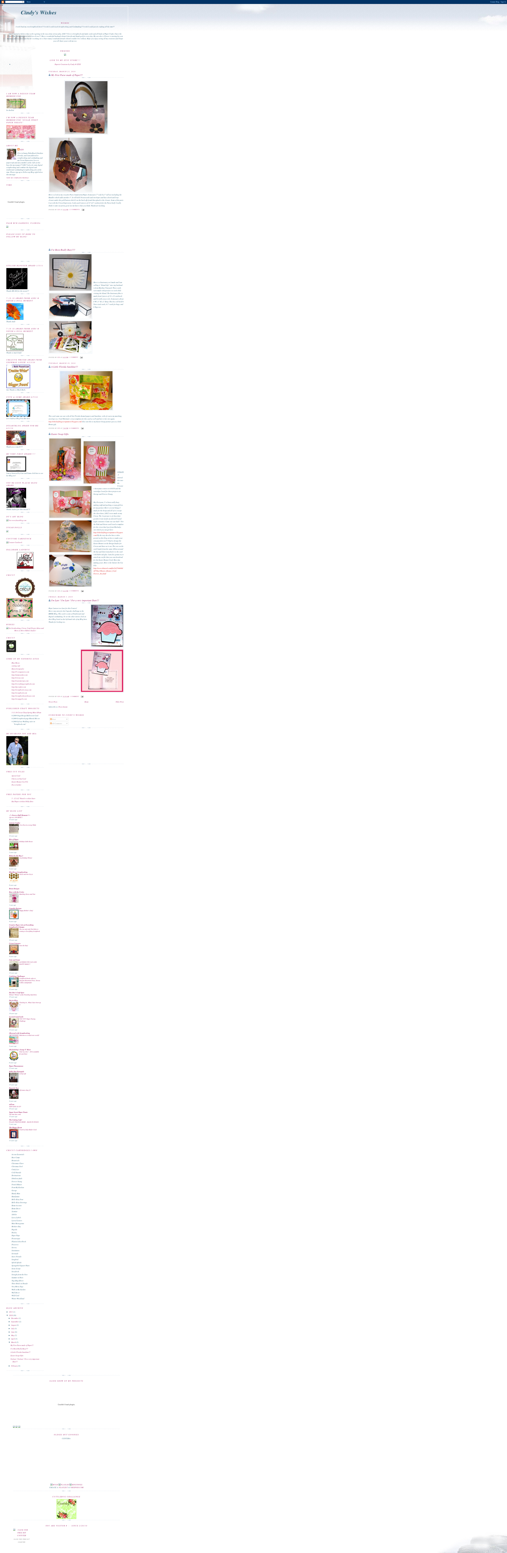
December (15, 1318)
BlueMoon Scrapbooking (18, 872)
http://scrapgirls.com (19, 699)
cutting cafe (16, 666)
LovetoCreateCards (16, 1017)
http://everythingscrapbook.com (23, 684)
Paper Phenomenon (16, 1066)
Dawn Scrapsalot (18, 669)
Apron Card (16, 776)
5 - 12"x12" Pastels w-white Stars (23, 798)
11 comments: (75, 209)
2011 (11, 1312)
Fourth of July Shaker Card (28, 1130)
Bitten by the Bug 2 (16, 856)
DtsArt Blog (13, 1000)
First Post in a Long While (27, 825)
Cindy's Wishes (39, 12)
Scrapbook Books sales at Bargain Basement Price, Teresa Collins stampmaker (29, 980)
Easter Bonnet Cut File (20, 782)
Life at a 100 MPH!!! (16, 817)
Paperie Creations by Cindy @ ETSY (68, 64)
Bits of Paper (13, 839)
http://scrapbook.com (19, 693)
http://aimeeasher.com (19, 675)
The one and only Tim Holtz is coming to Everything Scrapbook (29, 930)
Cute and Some (14, 960)
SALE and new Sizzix (26, 874)
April (13, 1339)
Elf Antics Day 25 (24, 1090)
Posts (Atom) (62, 707)
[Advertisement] (68, 230)
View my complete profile (17, 178)
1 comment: (74, 357)
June (13, 1332)
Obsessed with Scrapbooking (19, 1033)
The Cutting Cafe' (15, 1120)
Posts (54, 719)
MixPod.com (77, 1487)
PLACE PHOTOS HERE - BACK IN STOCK (24, 1122)
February (14, 1366)
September (15, 1321)
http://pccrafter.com (19, 687)
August (14, 1325)
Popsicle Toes (14, 1088)
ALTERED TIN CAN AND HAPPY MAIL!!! (28, 963)
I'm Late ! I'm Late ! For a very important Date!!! (75, 600)
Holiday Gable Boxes (26, 841)
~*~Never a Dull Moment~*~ (19, 815)
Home (86, 702)
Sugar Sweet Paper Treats (18, 1112)
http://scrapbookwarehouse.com (23, 696)
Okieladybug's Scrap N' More (20, 1049)
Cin (22, 149)
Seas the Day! (23, 945)
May (13, 1335)
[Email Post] (83, 209)
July (13, 1328)
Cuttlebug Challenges (17, 976)
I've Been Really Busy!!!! (63, 249)
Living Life (22, 1074)
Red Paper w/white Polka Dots (22, 801)
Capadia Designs (15, 908)
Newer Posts (53, 702)
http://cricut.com (18, 678)
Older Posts (120, 702)
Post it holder (16, 785)
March (13, 1342)
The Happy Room (15, 1127)
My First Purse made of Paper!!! (67, 75)
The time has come (15, 1114)
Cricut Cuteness (15, 943)
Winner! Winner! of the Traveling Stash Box (23, 995)
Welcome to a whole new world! (29, 1035)
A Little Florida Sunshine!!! (64, 366)
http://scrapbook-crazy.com (21, 690)
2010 (11, 1315)
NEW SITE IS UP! (15, 1106)
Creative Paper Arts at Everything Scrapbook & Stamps (21, 926)
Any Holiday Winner (25, 858)
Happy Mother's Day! (26, 910)
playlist (63, 1487)
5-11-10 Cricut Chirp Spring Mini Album (26, 712)
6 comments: (74, 428)
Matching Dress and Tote (27, 894)
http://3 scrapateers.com (20, 672)
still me (11, 1104)
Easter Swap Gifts (60, 434)
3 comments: (74, 591)
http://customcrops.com (20, 681)
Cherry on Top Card (19, 779)
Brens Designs (14, 888)
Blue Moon (16, 663)
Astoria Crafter (14, 823)
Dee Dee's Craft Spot (16, 992)
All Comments (57, 723)
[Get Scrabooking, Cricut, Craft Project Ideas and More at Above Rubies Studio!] (25, 630)
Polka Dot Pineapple (16, 1071)
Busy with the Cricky (16, 892)
